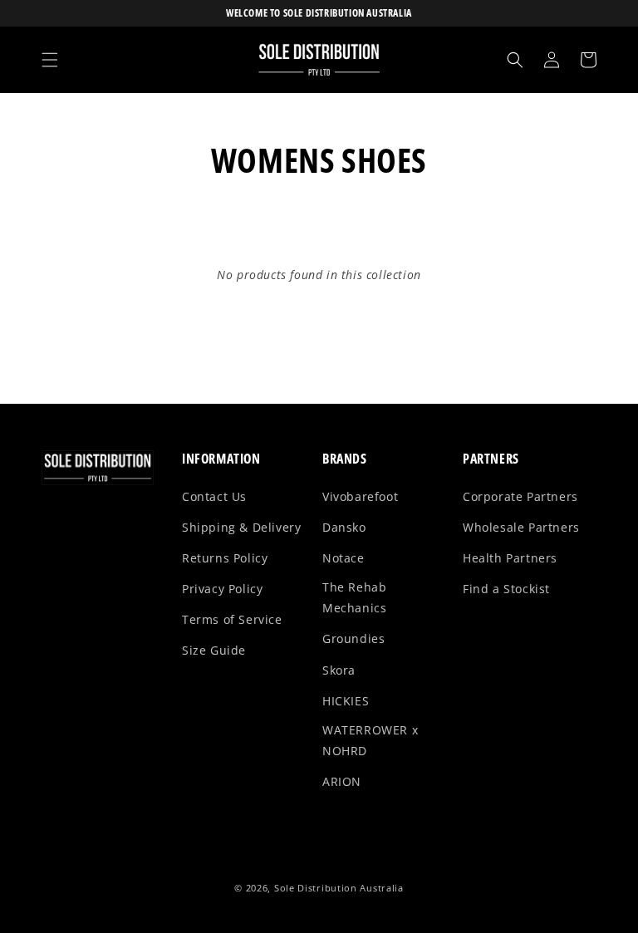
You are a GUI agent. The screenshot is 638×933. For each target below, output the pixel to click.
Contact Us (214, 496)
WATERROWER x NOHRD (370, 740)
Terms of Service (232, 619)
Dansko (344, 527)
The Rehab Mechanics (354, 597)
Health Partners (510, 558)
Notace (343, 558)
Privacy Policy (222, 589)
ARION (341, 781)
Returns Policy (224, 558)
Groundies (353, 638)
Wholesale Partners (521, 527)
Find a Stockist (506, 589)
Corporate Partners (520, 496)
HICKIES (345, 701)
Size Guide (214, 650)
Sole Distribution (315, 887)
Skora (339, 670)
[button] (50, 60)
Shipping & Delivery (241, 527)
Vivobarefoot (360, 496)
